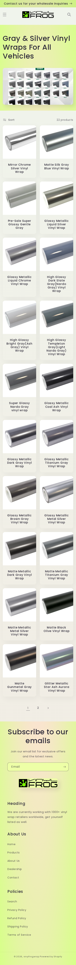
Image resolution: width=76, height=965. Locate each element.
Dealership (14, 869)
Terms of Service (19, 935)
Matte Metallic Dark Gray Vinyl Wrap (19, 575)
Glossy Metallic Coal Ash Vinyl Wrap (56, 406)
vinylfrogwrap (31, 956)
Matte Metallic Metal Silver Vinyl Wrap (19, 631)
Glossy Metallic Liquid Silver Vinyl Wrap (56, 224)
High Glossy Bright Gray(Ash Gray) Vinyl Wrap (19, 345)
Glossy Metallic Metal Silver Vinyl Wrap (56, 519)
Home (11, 844)
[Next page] (48, 708)
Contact (13, 877)
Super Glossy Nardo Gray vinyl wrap (19, 406)
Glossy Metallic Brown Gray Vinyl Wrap (19, 519)
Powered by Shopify (51, 956)
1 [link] (28, 708)
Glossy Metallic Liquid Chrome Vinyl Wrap (19, 280)
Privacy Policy (16, 910)
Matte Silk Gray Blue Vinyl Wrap (56, 166)
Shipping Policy (17, 926)
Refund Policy (16, 918)
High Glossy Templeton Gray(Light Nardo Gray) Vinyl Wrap (56, 347)
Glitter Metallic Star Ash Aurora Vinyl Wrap (56, 687)
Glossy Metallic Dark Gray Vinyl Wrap (19, 462)
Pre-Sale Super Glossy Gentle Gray (19, 224)
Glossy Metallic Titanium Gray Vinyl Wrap (56, 462)
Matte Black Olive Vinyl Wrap (56, 629)
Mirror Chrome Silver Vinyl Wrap (19, 168)
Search (12, 901)
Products (13, 852)
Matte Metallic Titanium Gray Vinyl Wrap (56, 575)
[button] (5, 14)
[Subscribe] (64, 767)
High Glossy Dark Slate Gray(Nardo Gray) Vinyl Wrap (56, 284)
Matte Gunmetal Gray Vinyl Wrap (19, 687)
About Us (13, 861)
